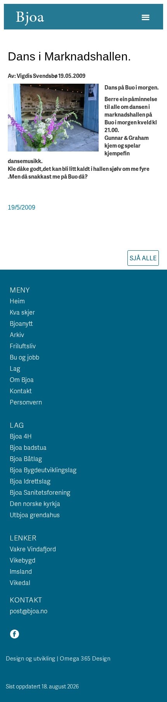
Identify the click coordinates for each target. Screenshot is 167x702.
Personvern (26, 401)
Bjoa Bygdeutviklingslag (43, 469)
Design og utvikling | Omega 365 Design (58, 658)
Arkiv (17, 334)
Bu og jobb (24, 357)
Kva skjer (22, 312)
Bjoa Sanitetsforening (40, 492)
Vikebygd (22, 560)
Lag (15, 368)
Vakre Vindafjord (33, 548)
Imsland (21, 571)
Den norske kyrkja (35, 503)
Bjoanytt (21, 323)
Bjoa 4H (21, 436)
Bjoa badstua (28, 447)
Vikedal (20, 582)
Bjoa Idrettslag (30, 481)
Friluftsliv (23, 345)
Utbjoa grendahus (35, 514)
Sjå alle (143, 257)
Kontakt (21, 390)
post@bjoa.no (28, 610)
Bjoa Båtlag (26, 458)
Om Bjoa (22, 379)
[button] (145, 18)
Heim (17, 300)
